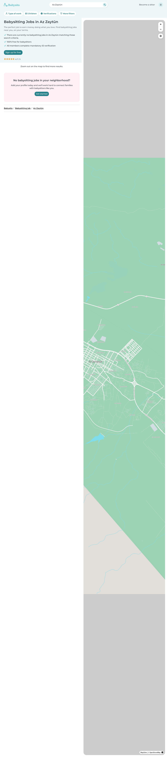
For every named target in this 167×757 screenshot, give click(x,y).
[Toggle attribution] (162, 752)
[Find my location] (160, 36)
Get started (41, 94)
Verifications (49, 13)
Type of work (14, 13)
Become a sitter (147, 5)
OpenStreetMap (155, 752)
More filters (68, 13)
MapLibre (143, 752)
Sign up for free (13, 52)
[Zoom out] (160, 29)
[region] (124, 387)
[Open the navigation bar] (160, 4)
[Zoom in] (160, 24)
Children (32, 13)
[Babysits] (12, 5)
